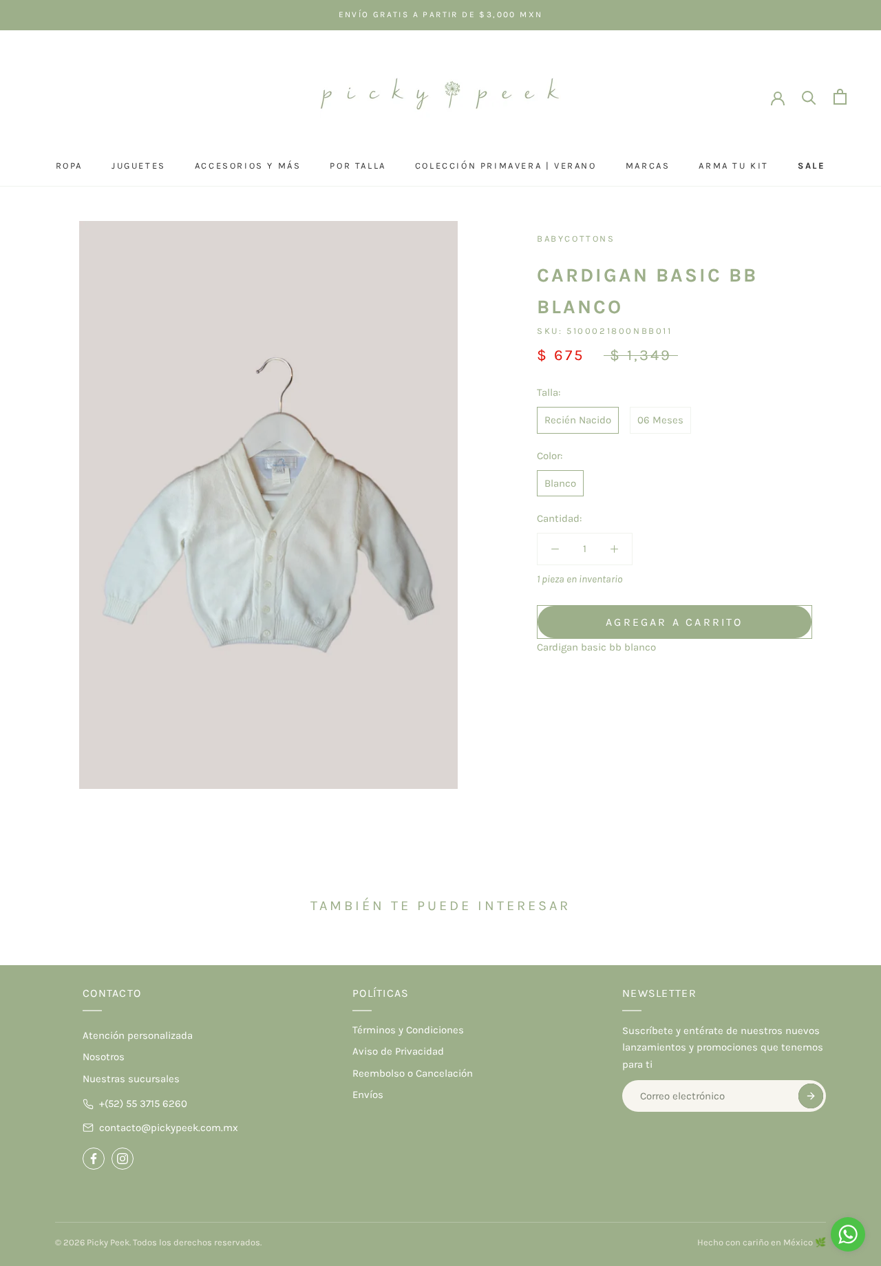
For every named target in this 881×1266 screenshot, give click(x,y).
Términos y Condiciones (408, 1030)
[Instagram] (123, 1159)
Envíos (367, 1094)
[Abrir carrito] (840, 97)
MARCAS (648, 165)
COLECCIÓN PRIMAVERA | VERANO (506, 165)
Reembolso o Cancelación (412, 1073)
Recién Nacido (577, 420)
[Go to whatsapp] (848, 1234)
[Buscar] (809, 96)
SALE (811, 165)
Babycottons (576, 238)
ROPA (69, 165)
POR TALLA (357, 165)
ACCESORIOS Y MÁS (248, 165)
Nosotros (104, 1057)
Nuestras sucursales (131, 1079)
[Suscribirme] (810, 1096)
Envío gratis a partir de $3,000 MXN (441, 14)
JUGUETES (139, 165)
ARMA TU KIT (734, 165)
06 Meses (660, 420)
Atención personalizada (138, 1035)
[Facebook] (94, 1159)
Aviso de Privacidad (398, 1051)
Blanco (560, 483)
